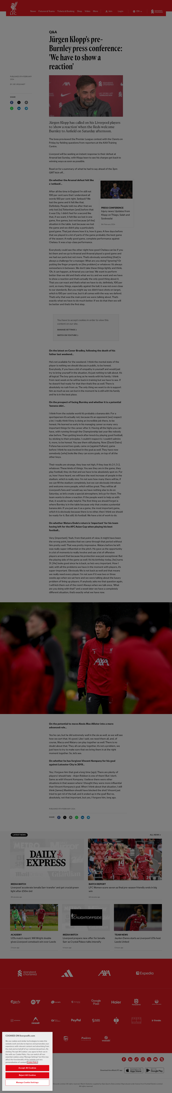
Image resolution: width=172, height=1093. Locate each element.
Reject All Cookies (27, 1075)
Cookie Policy (32, 1062)
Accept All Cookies (27, 1068)
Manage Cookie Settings (27, 1082)
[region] (27, 1061)
